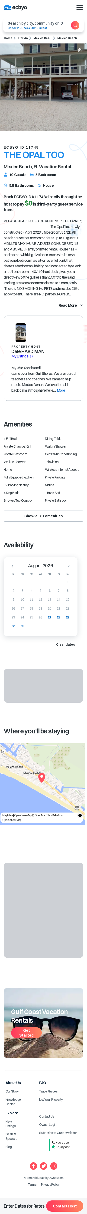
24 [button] (22, 617)
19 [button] (40, 608)
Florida (23, 38)
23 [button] (13, 617)
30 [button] (13, 626)
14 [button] (58, 599)
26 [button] (40, 617)
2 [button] (13, 591)
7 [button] (58, 591)
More (61, 390)
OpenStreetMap (11, 820)
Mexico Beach (67, 38)
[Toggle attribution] (80, 815)
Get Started (26, 1032)
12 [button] (40, 599)
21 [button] (58, 608)
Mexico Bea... (42, 38)
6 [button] (49, 591)
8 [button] (67, 591)
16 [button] (13, 608)
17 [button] (22, 608)
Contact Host (65, 1206)
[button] (11, 566)
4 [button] (31, 591)
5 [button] (40, 591)
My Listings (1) (21, 356)
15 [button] (67, 599)
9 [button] (13, 599)
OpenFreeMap (23, 815)
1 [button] (67, 582)
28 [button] (58, 617)
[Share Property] (79, 50)
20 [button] (49, 608)
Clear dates (65, 644)
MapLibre (7, 815)
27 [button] (49, 617)
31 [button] (22, 626)
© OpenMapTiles (42, 815)
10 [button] (22, 599)
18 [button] (31, 608)
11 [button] (31, 599)
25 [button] (31, 617)
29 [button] (67, 617)
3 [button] (22, 591)
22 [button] (67, 608)
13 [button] (49, 599)
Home (8, 38)
